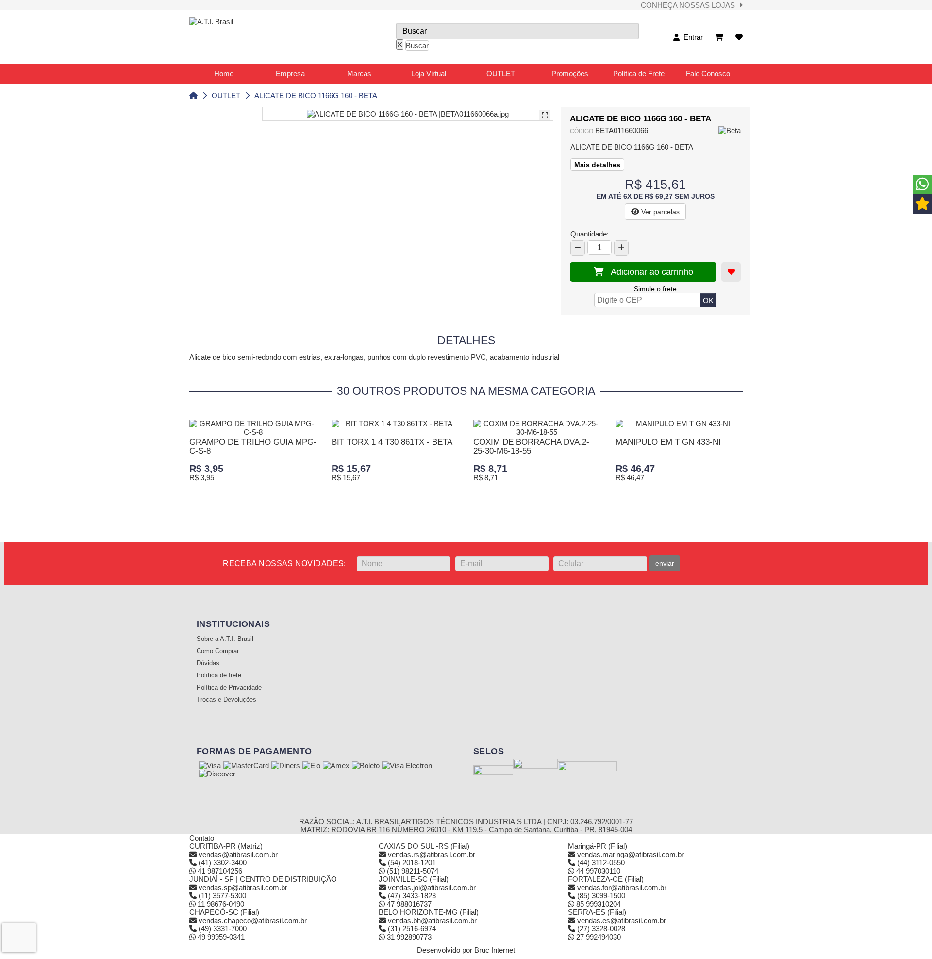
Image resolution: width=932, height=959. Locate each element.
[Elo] (311, 766)
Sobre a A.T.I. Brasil (225, 639)
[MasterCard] (246, 766)
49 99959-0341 (220, 937)
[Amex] (336, 766)
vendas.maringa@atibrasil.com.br (630, 854)
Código (581, 131)
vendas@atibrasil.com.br (238, 854)
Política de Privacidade (229, 687)
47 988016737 (408, 904)
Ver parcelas (659, 212)
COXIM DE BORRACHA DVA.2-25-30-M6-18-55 (531, 446)
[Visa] (210, 766)
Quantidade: (589, 234)
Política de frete (219, 675)
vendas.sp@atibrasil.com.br (243, 887)
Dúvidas (208, 663)
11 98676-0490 (220, 904)
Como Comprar (218, 651)
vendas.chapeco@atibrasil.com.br (253, 920)
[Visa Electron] (407, 766)
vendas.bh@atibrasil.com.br (432, 920)
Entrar (691, 37)
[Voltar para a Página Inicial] (193, 95)
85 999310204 (597, 904)
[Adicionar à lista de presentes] (731, 272)
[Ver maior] (544, 115)
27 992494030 (597, 937)
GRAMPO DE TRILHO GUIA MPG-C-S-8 (252, 446)
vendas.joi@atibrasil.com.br (432, 887)
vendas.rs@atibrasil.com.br (431, 854)
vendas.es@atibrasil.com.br (621, 920)
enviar (664, 563)
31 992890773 (408, 937)
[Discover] (217, 774)
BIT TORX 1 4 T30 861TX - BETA (392, 442)
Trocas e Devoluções (226, 699)
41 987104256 (219, 871)
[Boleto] (366, 766)
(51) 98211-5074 (411, 871)
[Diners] (285, 766)
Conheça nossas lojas (690, 5)
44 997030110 (597, 871)
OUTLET (226, 95)
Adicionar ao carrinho (648, 272)
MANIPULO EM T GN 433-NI (668, 442)
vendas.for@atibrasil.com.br (621, 887)
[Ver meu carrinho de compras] (719, 37)
